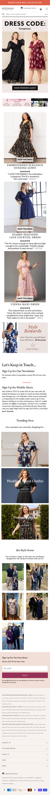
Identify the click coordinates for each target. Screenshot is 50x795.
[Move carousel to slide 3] (27, 95)
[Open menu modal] (46, 8)
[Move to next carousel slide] (31, 95)
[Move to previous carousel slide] (18, 95)
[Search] (3, 14)
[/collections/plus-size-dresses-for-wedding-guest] (25, 56)
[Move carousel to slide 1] (22, 95)
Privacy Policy (10, 411)
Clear (46, 14)
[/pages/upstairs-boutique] (25, 103)
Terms (3, 411)
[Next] (46, 2)
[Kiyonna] (8, 8)
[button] (40, 9)
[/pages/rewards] (25, 337)
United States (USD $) (29, 8)
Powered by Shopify (8, 783)
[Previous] (3, 2)
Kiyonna (15, 777)
